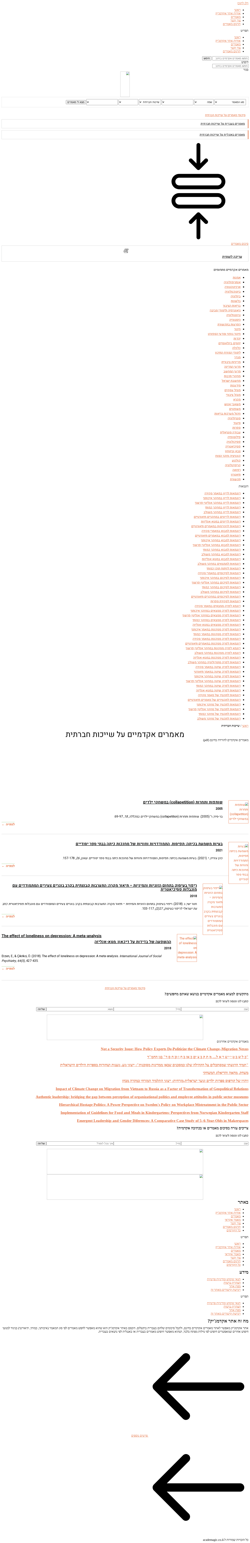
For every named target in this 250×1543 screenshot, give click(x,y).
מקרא (237, 399)
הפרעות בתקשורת (229, 324)
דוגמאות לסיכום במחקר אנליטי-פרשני (216, 582)
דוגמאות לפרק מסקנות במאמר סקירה (217, 639)
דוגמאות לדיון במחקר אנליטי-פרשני (218, 502)
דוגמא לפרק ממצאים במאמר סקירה (218, 606)
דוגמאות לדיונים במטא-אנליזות (221, 521)
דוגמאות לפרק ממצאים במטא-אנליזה (217, 624)
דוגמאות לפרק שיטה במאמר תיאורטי (217, 671)
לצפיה (10, 824)
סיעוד (237, 423)
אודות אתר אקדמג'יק (228, 13)
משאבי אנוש (232, 404)
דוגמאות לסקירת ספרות (226, 601)
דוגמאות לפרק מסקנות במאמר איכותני (216, 629)
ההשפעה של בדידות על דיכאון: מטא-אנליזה (133, 942)
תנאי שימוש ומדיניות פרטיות (224, 1279)
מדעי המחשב (232, 371)
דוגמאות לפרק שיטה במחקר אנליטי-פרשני (213, 681)
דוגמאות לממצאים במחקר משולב (219, 563)
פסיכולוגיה (234, 441)
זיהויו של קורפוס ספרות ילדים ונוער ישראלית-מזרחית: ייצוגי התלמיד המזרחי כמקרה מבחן (185, 1081)
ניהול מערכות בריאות (227, 413)
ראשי (237, 10)
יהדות (237, 338)
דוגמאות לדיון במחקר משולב (222, 512)
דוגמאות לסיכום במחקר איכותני (220, 578)
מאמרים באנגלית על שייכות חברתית (222, 135)
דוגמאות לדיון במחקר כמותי (223, 507)
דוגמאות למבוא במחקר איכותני (221, 540)
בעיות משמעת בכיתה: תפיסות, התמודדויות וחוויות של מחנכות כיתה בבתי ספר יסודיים (149, 844)
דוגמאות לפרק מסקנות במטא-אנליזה (217, 657)
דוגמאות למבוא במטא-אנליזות (221, 559)
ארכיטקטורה (233, 287)
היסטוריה (235, 319)
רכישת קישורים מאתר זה (226, 1289)
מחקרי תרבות (232, 376)
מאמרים (236, 17)
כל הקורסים (234, 1230)
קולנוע (236, 460)
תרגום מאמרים (232, 24)
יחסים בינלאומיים (229, 343)
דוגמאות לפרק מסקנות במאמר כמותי (217, 634)
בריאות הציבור (232, 305)
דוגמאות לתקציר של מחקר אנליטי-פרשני (214, 709)
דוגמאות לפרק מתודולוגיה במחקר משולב (214, 662)
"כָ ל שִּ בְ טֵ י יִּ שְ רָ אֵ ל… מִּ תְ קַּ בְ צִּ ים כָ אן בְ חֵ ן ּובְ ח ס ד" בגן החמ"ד (197, 1057)
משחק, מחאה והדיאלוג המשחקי (225, 1073)
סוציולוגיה (234, 418)
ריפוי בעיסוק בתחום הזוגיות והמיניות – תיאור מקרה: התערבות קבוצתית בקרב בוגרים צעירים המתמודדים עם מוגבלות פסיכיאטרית (104, 887)
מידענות (235, 385)
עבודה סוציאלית (230, 432)
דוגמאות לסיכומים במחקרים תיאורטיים (216, 596)
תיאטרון (236, 474)
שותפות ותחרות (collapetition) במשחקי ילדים (183, 802)
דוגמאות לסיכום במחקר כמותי (221, 587)
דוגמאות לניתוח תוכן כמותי (224, 568)
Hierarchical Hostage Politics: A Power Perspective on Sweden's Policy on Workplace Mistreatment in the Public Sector (153, 1105)
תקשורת (235, 479)
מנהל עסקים (232, 390)
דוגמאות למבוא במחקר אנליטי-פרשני (217, 545)
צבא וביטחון (233, 451)
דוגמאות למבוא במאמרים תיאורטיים (218, 535)
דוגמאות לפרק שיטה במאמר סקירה (218, 667)
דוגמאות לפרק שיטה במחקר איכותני (217, 676)
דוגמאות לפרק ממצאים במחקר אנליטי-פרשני (211, 615)
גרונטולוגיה (233, 315)
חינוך (237, 329)
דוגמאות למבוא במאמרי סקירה (221, 531)
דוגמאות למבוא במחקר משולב (221, 554)
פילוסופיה (234, 437)
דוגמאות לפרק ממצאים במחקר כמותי (217, 620)
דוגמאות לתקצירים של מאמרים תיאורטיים (214, 700)
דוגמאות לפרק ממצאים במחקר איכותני (216, 610)
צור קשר (235, 20)
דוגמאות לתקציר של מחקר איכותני (219, 704)
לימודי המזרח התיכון (228, 352)
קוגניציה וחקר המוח (228, 456)
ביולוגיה (236, 296)
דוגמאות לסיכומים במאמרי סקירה (219, 573)
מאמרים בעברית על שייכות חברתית (223, 124)
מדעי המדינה (232, 366)
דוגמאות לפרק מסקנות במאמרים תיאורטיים (213, 643)
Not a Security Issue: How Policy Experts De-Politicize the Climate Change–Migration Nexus (174, 1049)
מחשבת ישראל (231, 380)
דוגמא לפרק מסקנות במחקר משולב (217, 653)
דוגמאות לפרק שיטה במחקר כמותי (218, 685)
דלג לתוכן (242, 3)
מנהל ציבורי (233, 395)
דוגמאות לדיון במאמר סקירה (222, 493)
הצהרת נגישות (232, 1282)
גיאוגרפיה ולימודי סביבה (225, 310)
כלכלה (236, 348)
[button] (125, 30)
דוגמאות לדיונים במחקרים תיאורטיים (217, 517)
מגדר (237, 357)
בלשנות (236, 301)
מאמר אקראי (233, 1219)
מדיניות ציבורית (231, 362)
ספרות (236, 427)
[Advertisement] (131, 769)
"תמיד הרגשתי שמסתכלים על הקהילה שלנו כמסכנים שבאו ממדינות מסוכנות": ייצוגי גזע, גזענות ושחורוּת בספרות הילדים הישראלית (154, 1065)
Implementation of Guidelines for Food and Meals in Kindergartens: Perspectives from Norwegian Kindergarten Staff (154, 1113)
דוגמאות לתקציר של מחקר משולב (219, 718)
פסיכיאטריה (233, 446)
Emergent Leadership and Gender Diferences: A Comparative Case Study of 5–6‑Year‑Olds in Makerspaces (162, 1121)
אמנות (237, 277)
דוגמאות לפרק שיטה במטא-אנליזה (218, 690)
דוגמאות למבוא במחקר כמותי (222, 549)
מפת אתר (235, 1286)
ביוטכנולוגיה (233, 291)
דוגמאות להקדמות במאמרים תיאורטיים (216, 526)
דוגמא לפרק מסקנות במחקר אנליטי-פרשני (213, 648)
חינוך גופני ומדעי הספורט (224, 334)
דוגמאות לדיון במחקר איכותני (222, 498)
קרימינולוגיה (233, 465)
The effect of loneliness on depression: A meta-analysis (52, 936)
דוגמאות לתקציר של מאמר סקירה (219, 695)
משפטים (235, 409)
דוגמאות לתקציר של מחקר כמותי (220, 714)
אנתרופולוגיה (232, 282)
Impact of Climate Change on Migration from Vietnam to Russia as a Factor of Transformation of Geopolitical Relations (152, 1089)
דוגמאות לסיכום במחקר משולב (220, 592)
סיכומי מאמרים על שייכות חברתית (225, 115)
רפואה (236, 470)
